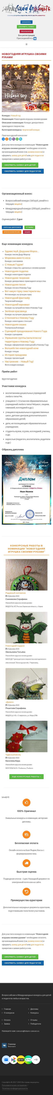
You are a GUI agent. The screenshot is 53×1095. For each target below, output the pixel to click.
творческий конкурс (31, 130)
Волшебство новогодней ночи (21, 348)
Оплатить (26, 22)
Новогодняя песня (15, 284)
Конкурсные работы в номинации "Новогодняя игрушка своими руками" (26, 548)
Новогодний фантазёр (17, 297)
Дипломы (34, 1009)
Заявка (7, 1024)
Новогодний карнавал (17, 304)
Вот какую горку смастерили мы (22, 291)
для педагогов (37, 155)
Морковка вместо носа (17, 257)
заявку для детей (19, 155)
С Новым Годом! (14, 264)
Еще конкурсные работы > (26, 777)
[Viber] (13, 139)
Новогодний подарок (15, 646)
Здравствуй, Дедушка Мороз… (22, 251)
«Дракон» (10, 702)
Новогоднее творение (17, 277)
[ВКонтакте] (3, 139)
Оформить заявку (26, 27)
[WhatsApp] (17, 139)
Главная (7, 1009)
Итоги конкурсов (12, 232)
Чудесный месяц (13, 754)
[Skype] (20, 139)
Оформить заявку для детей (20, 165)
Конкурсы (34, 1013)
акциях (17, 204)
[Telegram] (10, 139)
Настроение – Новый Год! (19, 361)
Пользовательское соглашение (14, 1085)
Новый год (15, 115)
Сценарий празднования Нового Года (26, 331)
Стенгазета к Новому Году (19, 317)
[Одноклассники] (6, 139)
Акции (27, 232)
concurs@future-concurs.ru (27, 1031)
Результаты (26, 31)
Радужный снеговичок (16, 593)
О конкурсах (9, 1013)
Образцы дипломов (12, 227)
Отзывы (29, 227)
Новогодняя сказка (15, 324)
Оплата (7, 1020)
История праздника (16, 354)
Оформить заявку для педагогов (23, 171)
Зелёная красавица (16, 311)
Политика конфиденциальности (15, 1088)
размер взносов (35, 152)
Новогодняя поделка (16, 271)
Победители (35, 1024)
